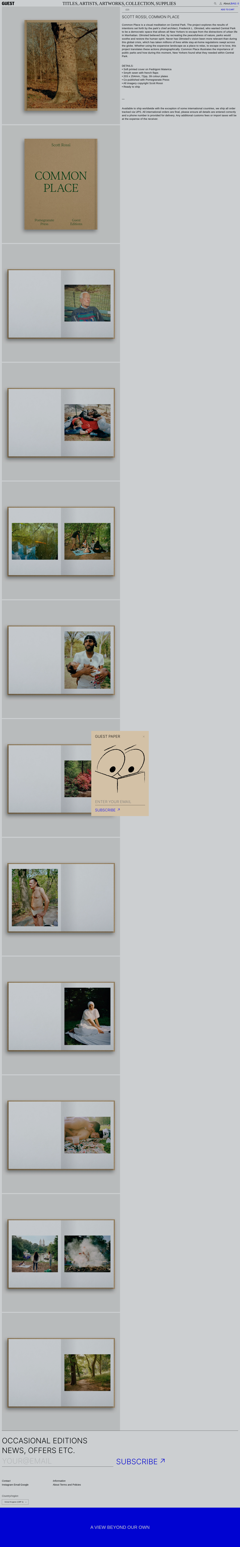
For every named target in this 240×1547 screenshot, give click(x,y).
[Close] (143, 736)
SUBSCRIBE (105, 810)
